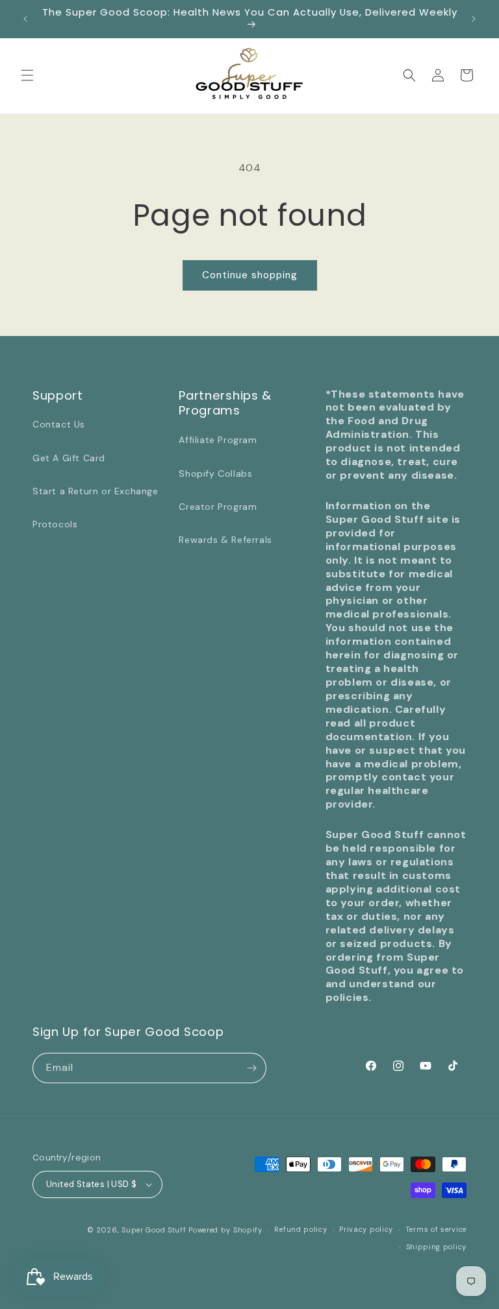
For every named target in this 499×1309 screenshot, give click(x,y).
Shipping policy (436, 1246)
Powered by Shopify (225, 1229)
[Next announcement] (473, 19)
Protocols (54, 524)
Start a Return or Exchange (95, 491)
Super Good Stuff (154, 1229)
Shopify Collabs (215, 473)
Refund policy (300, 1229)
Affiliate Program (218, 440)
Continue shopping (250, 275)
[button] (27, 75)
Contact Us (58, 424)
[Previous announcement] (25, 19)
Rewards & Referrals (225, 540)
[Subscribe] (251, 1068)
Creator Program (218, 506)
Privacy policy (366, 1229)
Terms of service (436, 1229)
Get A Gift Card (68, 458)
